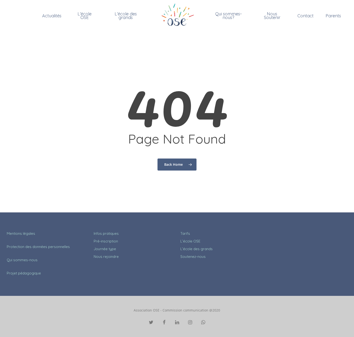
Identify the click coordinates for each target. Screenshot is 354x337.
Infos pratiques (106, 233)
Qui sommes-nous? (228, 15)
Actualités (51, 16)
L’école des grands (126, 15)
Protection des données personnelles (38, 246)
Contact (305, 16)
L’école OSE (85, 15)
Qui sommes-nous (22, 260)
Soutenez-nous (193, 256)
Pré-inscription (106, 241)
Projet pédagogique (24, 273)
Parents (333, 16)
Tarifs (185, 233)
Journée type (105, 249)
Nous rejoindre (106, 256)
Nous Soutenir (272, 15)
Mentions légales (21, 233)
